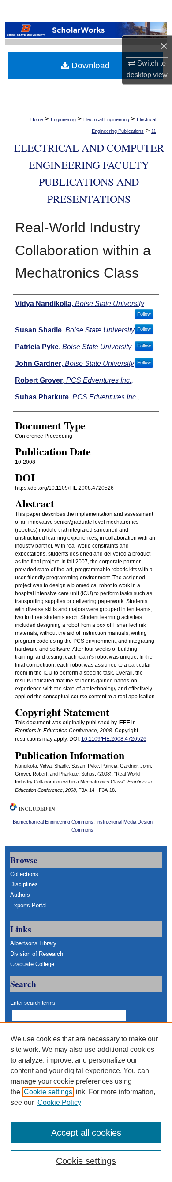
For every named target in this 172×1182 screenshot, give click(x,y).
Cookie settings (48, 1092)
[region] (86, 1102)
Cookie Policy (59, 1102)
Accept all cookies (86, 1132)
